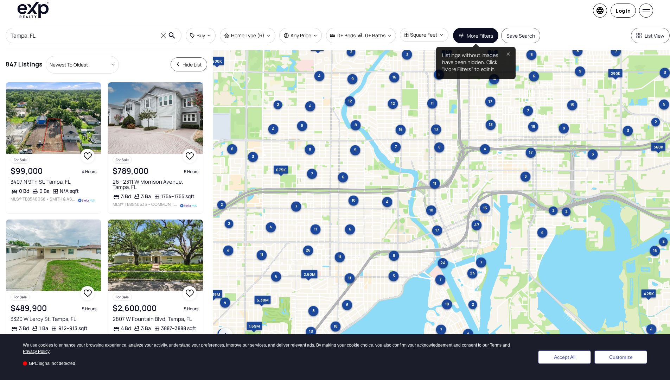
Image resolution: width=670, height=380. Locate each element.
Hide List (192, 64)
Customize (621, 357)
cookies (45, 345)
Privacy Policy (36, 351)
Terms (496, 345)
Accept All (564, 357)
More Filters (480, 35)
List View (654, 35)
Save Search (520, 35)
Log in (623, 10)
